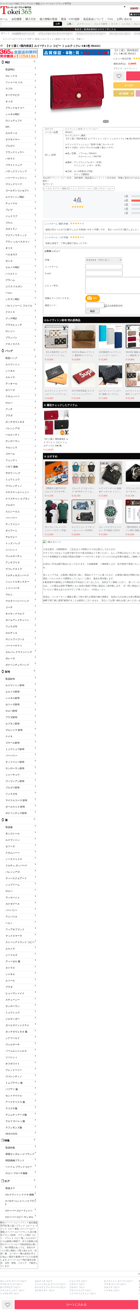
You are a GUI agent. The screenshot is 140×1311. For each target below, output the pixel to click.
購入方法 (31, 19)
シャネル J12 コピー (10, 1293)
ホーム (4, 19)
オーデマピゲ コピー (10, 1287)
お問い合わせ (124, 19)
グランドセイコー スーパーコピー (55, 33)
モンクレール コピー (120, 33)
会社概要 (16, 19)
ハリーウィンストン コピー (82, 1293)
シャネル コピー (112, 1290)
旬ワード (5, 33)
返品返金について (93, 19)
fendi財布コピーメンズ (23, 33)
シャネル (125, 24)
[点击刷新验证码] (113, 305)
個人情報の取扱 (48, 19)
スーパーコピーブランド (17, 1222)
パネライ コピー (77, 1284)
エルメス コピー (112, 1287)
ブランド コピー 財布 (61, 178)
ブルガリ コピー (77, 1287)
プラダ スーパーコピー (115, 1284)
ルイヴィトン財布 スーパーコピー (81, 129)
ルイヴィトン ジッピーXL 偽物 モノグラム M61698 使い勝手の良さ (110, 394)
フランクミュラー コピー (12, 1290)
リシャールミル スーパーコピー (50, 1284)
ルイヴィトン (83, 24)
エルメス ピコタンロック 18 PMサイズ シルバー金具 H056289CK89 (83, 491)
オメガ (114, 24)
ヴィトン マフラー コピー (80, 188)
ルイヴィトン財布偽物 (105, 178)
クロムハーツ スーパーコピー (90, 33)
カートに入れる (76, 1304)
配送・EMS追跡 (70, 19)
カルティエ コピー (44, 1281)
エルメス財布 (100, 24)
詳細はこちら (99, 589)
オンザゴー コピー (104, 188)
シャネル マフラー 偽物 (54, 188)
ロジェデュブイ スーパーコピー (50, 1287)
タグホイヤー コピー (45, 1290)
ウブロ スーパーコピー (11, 1284)
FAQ (110, 19)
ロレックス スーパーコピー (13, 1281)
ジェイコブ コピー (78, 1281)
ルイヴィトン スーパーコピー (118, 1281)
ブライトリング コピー (80, 1290)
